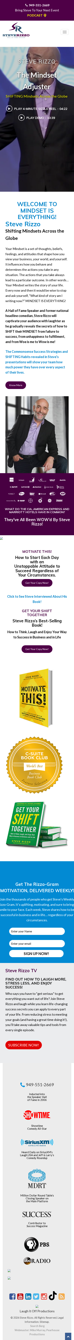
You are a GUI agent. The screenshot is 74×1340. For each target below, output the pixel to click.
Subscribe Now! (23, 1045)
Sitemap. (44, 1321)
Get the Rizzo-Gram (37, 884)
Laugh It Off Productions (37, 1311)
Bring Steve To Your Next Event (37, 10)
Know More (15, 385)
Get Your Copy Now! (37, 582)
